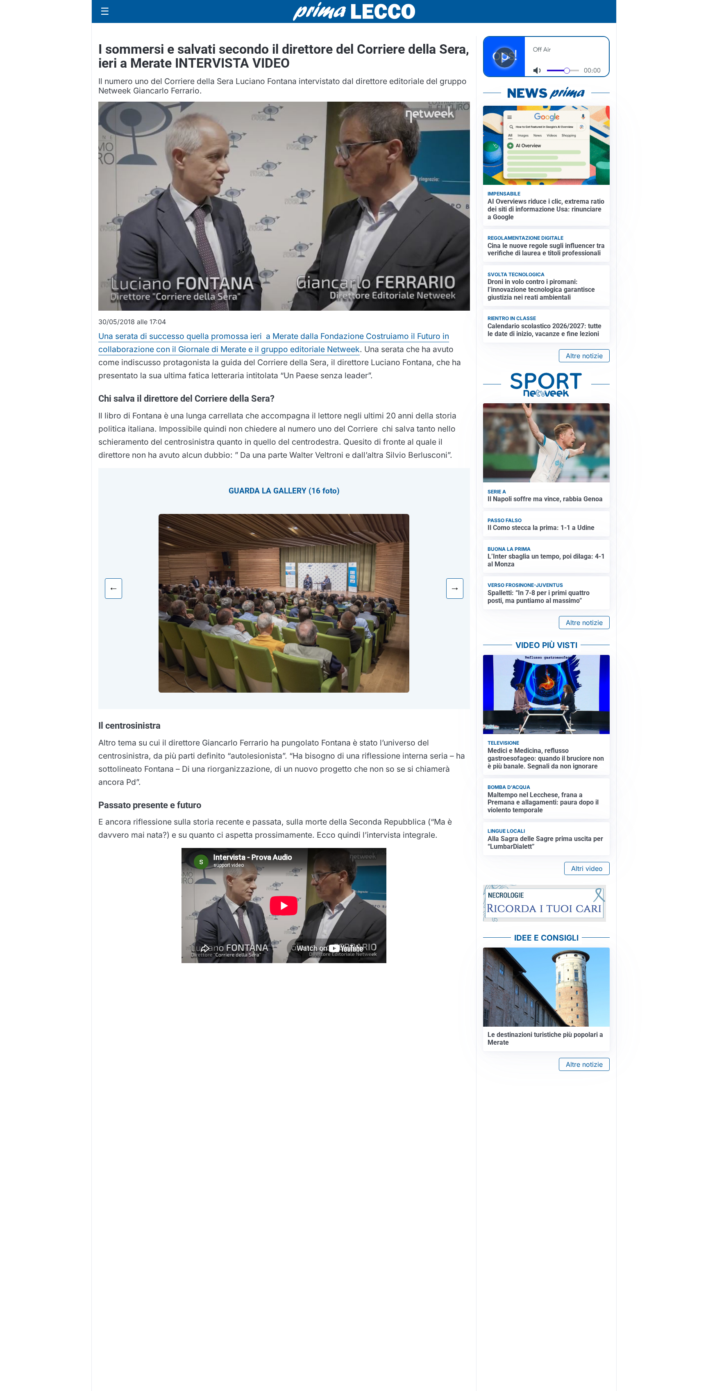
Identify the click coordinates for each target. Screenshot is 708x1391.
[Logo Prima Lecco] (354, 11)
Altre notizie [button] (584, 356)
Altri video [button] (587, 868)
